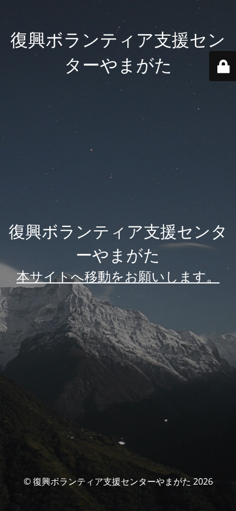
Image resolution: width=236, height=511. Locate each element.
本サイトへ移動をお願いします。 (118, 276)
